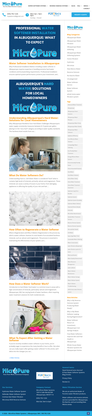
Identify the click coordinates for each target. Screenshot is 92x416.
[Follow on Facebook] (88, 413)
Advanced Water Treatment (75, 105)
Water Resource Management (72, 263)
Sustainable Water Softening (75, 239)
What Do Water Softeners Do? (26, 175)
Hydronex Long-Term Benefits (73, 192)
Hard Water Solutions (73, 175)
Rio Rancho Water (73, 76)
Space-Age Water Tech (73, 236)
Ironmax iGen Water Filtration (12, 397)
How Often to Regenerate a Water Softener (34, 229)
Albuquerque (71, 108)
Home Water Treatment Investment (74, 186)
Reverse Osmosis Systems (59, 6)
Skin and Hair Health (73, 229)
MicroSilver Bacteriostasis (74, 213)
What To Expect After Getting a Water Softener (30, 339)
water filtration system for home (74, 251)
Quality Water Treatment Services (74, 218)
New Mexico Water (73, 69)
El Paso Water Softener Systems (73, 372)
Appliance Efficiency (73, 135)
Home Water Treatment (74, 182)
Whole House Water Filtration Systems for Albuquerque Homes (74, 347)
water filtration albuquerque (75, 246)
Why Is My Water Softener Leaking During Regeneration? (74, 314)
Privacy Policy (67, 378)
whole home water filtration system (75, 291)
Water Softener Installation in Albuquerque (34, 63)
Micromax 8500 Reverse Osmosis (14, 400)
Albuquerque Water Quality (74, 126)
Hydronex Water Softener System (14, 391)
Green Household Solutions (74, 168)
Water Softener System (73, 280)
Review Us (66, 382)
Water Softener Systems (37, 6)
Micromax (70, 65)
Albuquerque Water (74, 37)
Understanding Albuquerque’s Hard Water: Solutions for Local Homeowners (33, 119)
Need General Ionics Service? (72, 370)
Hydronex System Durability (75, 200)
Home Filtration (72, 59)
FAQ (78, 6)
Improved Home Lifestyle (74, 207)
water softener (71, 267)
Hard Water (71, 172)
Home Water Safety (73, 178)
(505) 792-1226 (12, 14)
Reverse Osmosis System (74, 222)
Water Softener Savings (74, 277)
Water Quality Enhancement (75, 258)
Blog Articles (66, 375)
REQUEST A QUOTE (80, 15)
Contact (86, 8)
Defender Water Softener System (14, 394)
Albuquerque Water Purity (74, 123)
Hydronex (70, 62)
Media (86, 6)
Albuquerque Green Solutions (73, 113)
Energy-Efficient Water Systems (73, 158)
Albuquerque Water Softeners (73, 131)
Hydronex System (72, 197)
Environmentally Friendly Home (74, 164)
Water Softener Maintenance (71, 272)
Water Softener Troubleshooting (72, 285)
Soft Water (70, 232)
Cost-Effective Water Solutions (73, 140)
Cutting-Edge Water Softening (73, 146)
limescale (70, 210)
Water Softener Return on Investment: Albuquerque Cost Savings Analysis (73, 325)
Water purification (72, 255)
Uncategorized (72, 79)
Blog (73, 6)
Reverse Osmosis (73, 72)
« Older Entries (14, 358)
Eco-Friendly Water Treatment (72, 152)
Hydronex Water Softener (74, 203)
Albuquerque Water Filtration (73, 119)
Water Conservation (73, 242)
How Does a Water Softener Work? (29, 283)
